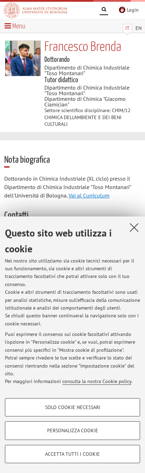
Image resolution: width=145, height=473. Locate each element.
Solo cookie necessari (72, 407)
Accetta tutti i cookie (72, 454)
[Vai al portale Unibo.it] (36, 10)
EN (138, 28)
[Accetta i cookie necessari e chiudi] (134, 227)
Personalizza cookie (72, 430)
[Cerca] (104, 10)
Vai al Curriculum (89, 195)
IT (127, 28)
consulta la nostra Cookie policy (96, 381)
